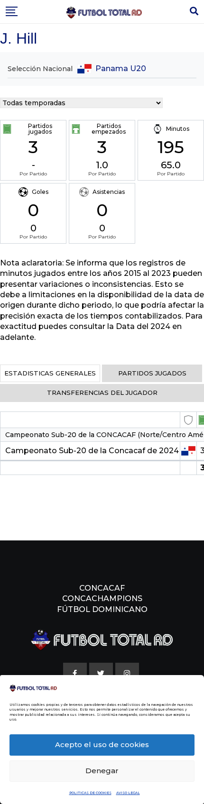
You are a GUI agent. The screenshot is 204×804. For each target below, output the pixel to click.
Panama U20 (120, 68)
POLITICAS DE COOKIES (90, 793)
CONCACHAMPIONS (102, 598)
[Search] (194, 11)
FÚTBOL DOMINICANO (102, 609)
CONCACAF (102, 588)
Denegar (102, 770)
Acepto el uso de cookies (102, 744)
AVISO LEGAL (128, 793)
